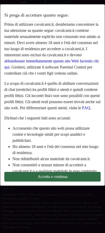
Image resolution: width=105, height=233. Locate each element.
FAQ (86, 108)
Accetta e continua (53, 176)
